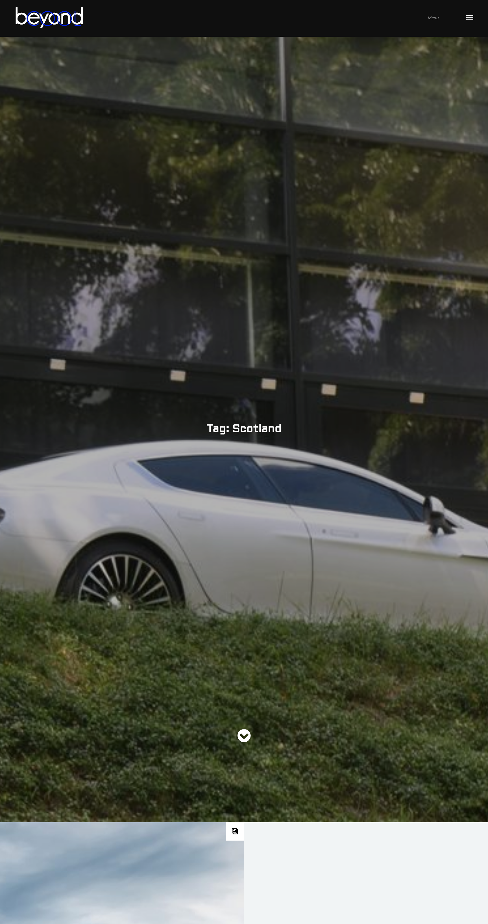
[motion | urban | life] (236, 18)
